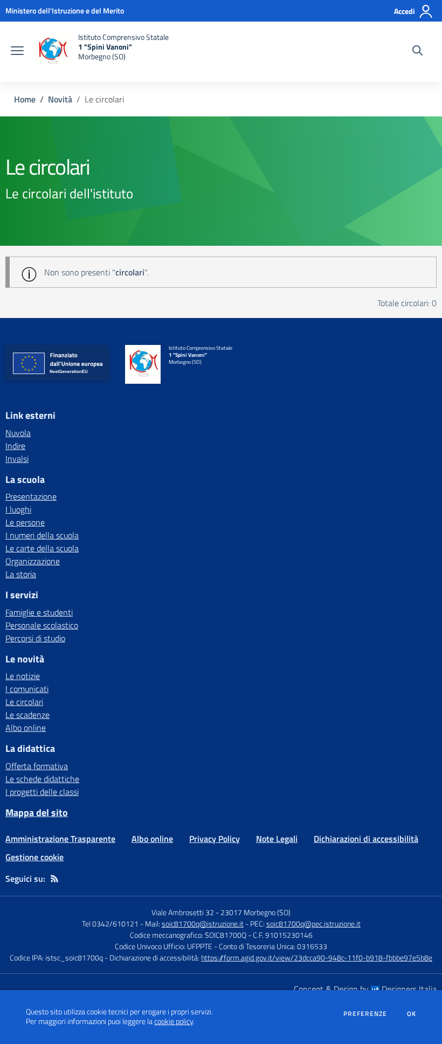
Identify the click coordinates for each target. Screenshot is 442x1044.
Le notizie (22, 675)
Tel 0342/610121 (110, 923)
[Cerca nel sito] (417, 52)
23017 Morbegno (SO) (255, 912)
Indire (15, 445)
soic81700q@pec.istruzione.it (313, 923)
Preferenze (365, 1014)
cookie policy (173, 1021)
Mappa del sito (36, 812)
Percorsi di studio (35, 638)
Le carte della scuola (42, 548)
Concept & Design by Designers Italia (365, 989)
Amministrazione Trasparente (60, 838)
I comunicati (27, 688)
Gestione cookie (34, 857)
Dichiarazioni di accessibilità (366, 838)
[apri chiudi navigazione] (17, 51)
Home (25, 99)
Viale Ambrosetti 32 (182, 912)
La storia (20, 574)
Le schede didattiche (42, 778)
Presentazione (31, 496)
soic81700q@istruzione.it (203, 923)
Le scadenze (27, 714)
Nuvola (18, 432)
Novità (60, 99)
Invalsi (17, 458)
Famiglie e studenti (39, 612)
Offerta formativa (36, 765)
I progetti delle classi (42, 791)
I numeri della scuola (42, 535)
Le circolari (24, 701)
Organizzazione (32, 561)
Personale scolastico (41, 625)
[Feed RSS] (54, 878)
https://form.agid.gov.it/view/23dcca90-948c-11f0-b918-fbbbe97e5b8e (316, 957)
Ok (412, 1014)
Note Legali (277, 838)
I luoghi (18, 509)
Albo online (25, 727)
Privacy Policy (214, 838)
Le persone (25, 522)
